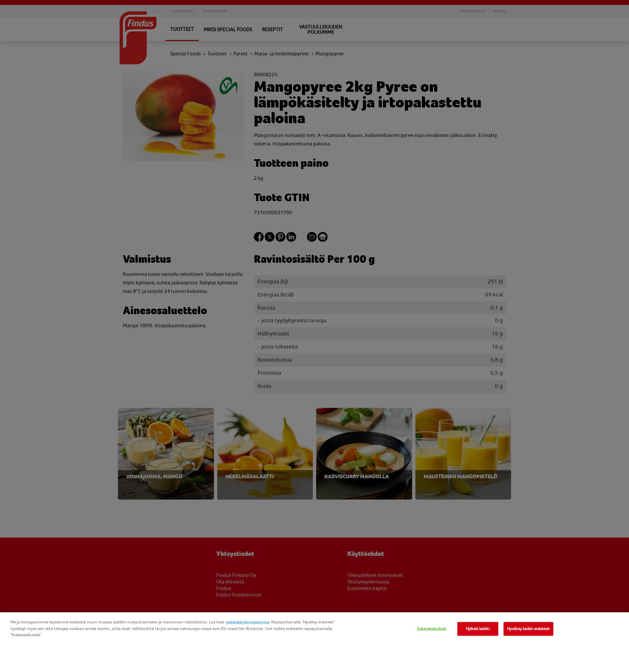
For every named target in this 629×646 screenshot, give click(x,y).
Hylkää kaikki (478, 628)
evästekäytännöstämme (247, 622)
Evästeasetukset (431, 628)
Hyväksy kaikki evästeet (528, 628)
